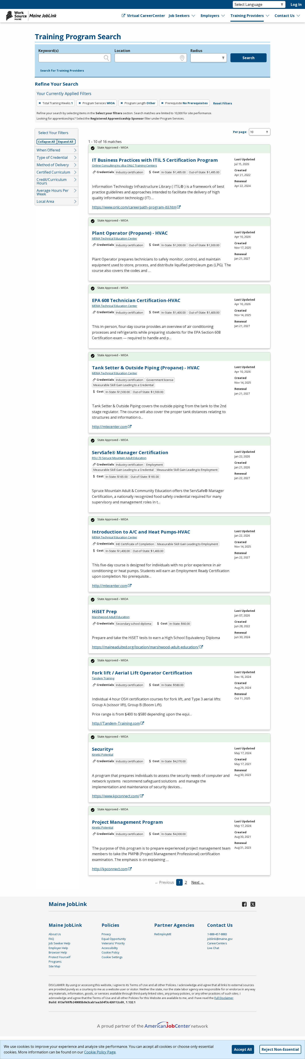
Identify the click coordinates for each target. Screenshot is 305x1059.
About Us (55, 934)
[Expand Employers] (223, 15)
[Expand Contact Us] (298, 15)
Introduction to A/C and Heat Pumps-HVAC (141, 532)
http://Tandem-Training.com (116, 723)
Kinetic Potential (102, 755)
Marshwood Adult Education (111, 617)
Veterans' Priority (113, 943)
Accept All (243, 1049)
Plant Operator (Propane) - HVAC (130, 233)
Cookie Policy (110, 952)
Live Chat (213, 948)
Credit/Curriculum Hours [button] (52, 181)
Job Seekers (179, 15)
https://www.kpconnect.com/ (115, 796)
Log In (296, 4)
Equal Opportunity (114, 939)
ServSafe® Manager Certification (130, 452)
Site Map (54, 966)
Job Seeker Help (59, 943)
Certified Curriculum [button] (53, 172)
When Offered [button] (48, 150)
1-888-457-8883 (217, 934)
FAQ (51, 939)
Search (248, 57)
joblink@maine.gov (219, 939)
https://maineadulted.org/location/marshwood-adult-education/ (145, 647)
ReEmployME (162, 934)
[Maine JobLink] (31, 15)
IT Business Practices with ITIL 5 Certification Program (155, 160)
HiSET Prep (104, 611)
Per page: (240, 132)
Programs (55, 962)
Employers (210, 15)
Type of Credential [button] (52, 157)
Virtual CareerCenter (145, 15)
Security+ (102, 749)
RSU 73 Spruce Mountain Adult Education (119, 458)
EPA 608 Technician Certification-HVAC (136, 300)
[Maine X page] (252, 904)
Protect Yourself (59, 957)
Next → (197, 882)
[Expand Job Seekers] (193, 15)
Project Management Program (127, 822)
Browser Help (58, 952)
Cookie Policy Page (100, 1052)
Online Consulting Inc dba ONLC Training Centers (124, 165)
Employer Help (58, 948)
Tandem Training (103, 678)
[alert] (179, 149)
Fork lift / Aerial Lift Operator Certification (142, 673)
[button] (62, 70)
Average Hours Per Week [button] (53, 192)
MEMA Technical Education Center (114, 238)
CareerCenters (217, 943)
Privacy (106, 934)
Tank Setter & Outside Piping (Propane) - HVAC (146, 368)
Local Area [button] (45, 201)
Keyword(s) (48, 50)
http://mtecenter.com (109, 426)
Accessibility (110, 948)
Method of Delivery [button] (53, 164)
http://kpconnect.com (109, 869)
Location (122, 50)
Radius (196, 50)
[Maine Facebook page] (244, 904)
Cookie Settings (112, 957)
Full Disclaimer (223, 998)
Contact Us (285, 15)
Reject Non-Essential (280, 1049)
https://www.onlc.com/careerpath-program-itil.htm (134, 207)
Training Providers (247, 15)
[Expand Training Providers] (267, 15)
